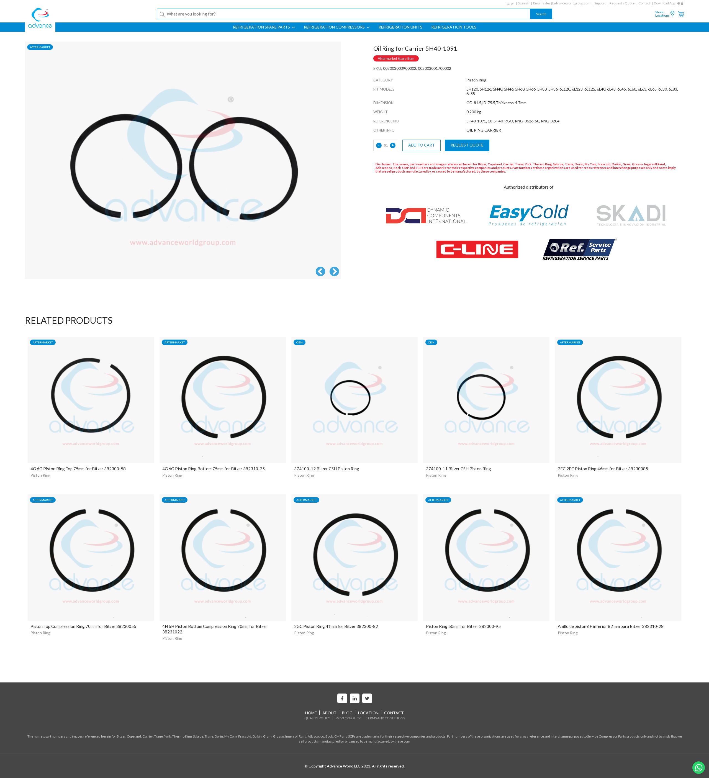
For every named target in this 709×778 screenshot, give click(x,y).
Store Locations (662, 14)
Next (334, 272)
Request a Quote (622, 3)
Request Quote (467, 145)
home (311, 712)
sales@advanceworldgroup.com (566, 3)
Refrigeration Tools (453, 27)
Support (600, 3)
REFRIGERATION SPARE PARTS (262, 27)
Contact (644, 3)
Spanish (523, 3)
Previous (320, 272)
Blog (347, 712)
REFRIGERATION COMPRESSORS (335, 27)
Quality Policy (317, 718)
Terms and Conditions (385, 718)
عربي (510, 3)
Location (368, 712)
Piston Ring (40, 475)
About (329, 712)
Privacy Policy (348, 718)
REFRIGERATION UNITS (400, 27)
